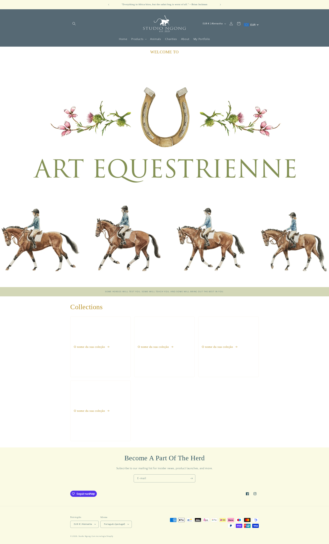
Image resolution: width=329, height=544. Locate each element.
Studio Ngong (84, 536)
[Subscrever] (191, 478)
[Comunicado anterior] (108, 4)
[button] (74, 23)
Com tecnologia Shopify (102, 536)
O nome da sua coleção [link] (90, 346)
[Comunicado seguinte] (220, 4)
